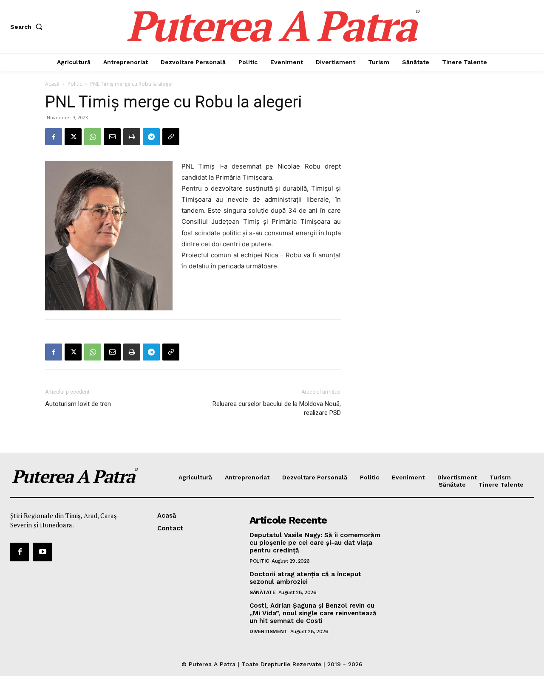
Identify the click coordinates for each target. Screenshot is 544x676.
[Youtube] (42, 552)
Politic (75, 83)
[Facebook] (53, 136)
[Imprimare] (131, 136)
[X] (73, 136)
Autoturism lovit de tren (78, 404)
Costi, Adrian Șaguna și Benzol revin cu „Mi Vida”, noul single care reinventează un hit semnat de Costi (313, 613)
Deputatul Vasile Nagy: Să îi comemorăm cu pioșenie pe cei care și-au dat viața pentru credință (314, 542)
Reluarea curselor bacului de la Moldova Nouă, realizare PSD (276, 408)
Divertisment (268, 631)
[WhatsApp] (92, 136)
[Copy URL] (170, 136)
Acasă (52, 83)
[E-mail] (112, 136)
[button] (28, 27)
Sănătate (262, 592)
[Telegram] (151, 136)
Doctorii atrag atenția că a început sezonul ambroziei (305, 578)
